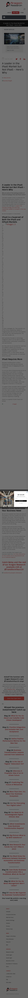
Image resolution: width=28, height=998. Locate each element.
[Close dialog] (27, 492)
